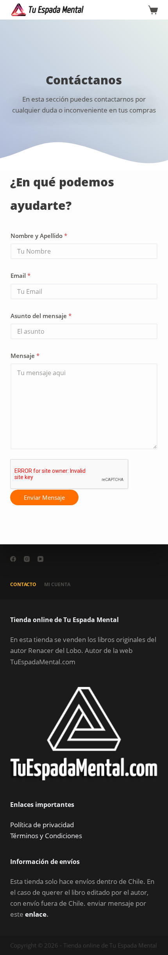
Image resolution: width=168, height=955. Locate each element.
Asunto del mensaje (41, 316)
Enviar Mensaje (44, 497)
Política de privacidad (42, 824)
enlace (35, 914)
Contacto (23, 584)
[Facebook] (13, 559)
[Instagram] (27, 559)
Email (20, 275)
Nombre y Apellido (39, 236)
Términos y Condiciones (46, 835)
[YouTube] (40, 559)
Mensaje (25, 355)
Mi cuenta (57, 584)
